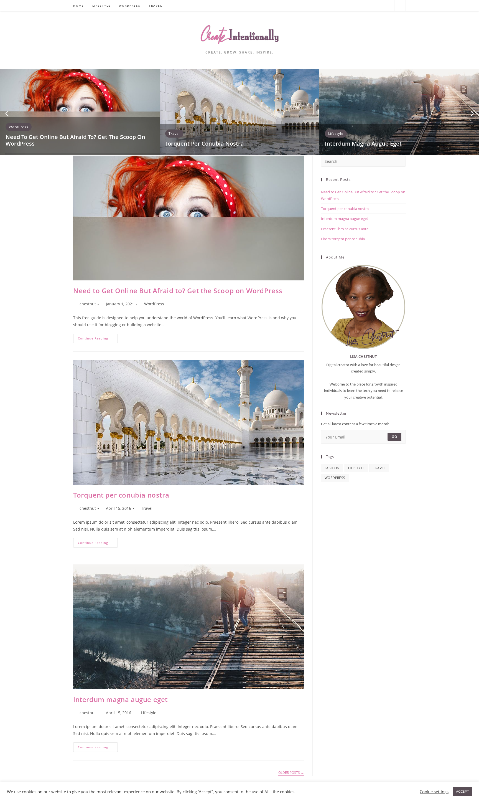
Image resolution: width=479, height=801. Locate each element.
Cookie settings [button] (434, 791)
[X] (365, 6)
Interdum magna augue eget (363, 143)
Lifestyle (335, 133)
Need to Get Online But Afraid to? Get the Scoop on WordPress (75, 140)
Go (394, 436)
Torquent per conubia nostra (204, 143)
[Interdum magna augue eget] (399, 111)
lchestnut (87, 303)
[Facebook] (372, 6)
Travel (174, 133)
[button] (7, 114)
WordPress (18, 127)
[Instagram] (380, 6)
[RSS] (387, 6)
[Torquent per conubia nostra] (239, 111)
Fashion (332, 468)
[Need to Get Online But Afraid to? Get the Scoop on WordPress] (80, 111)
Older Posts (291, 773)
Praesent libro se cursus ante (344, 228)
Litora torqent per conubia (343, 238)
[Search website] (400, 6)
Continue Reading (98, 339)
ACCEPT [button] (462, 791)
